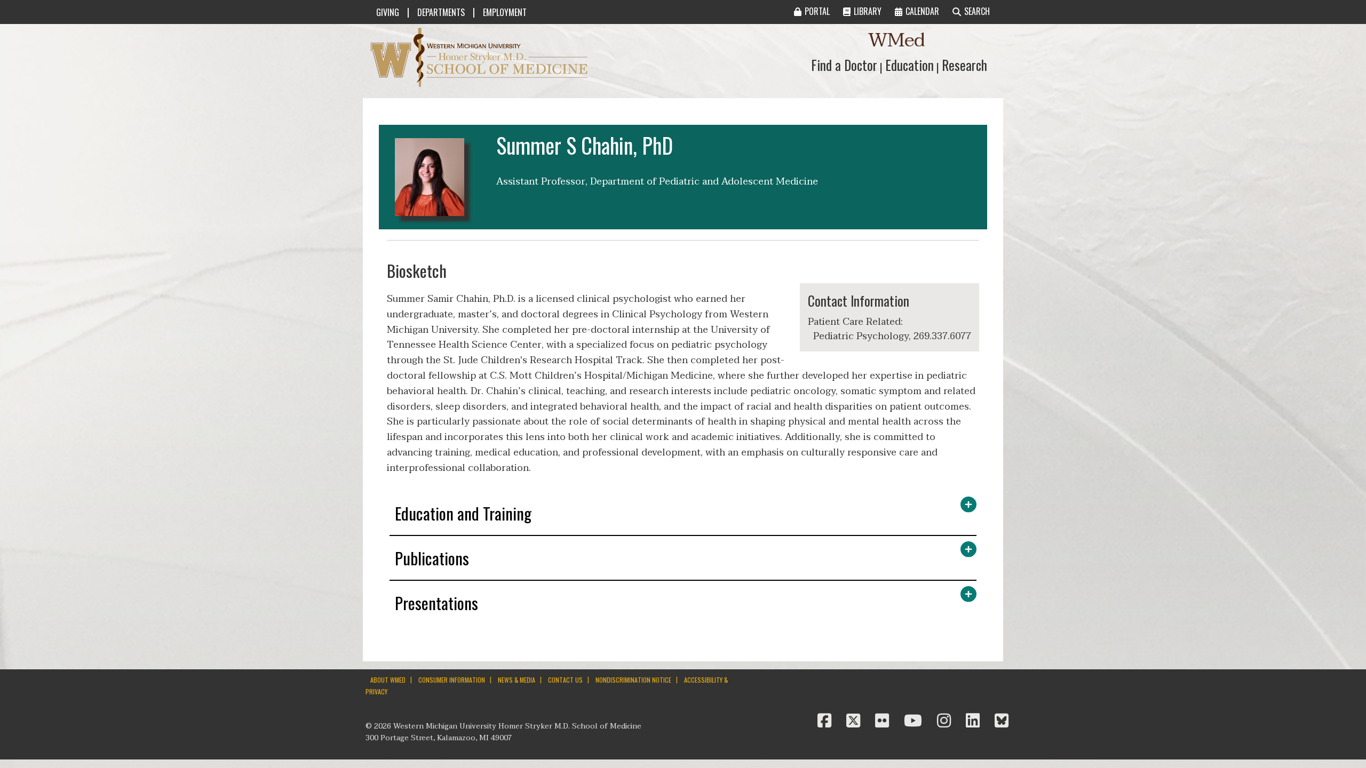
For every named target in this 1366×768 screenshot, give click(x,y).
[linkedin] (975, 721)
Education (909, 65)
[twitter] (855, 721)
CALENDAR (922, 11)
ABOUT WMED (388, 679)
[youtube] (915, 721)
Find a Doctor (844, 65)
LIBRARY (867, 11)
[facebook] (826, 721)
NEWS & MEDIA (516, 679)
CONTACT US (565, 679)
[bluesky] (1001, 721)
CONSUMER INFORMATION (451, 679)
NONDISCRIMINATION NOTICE (633, 679)
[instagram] (946, 721)
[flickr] (884, 721)
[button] (683, 516)
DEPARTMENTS (441, 12)
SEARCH (977, 11)
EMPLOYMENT (505, 12)
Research (964, 65)
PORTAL (817, 11)
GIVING (387, 12)
